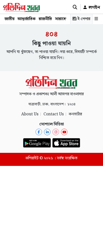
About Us (29, 114)
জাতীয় (9, 19)
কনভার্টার (75, 114)
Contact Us (54, 114)
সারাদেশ (61, 19)
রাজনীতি (45, 19)
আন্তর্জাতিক (27, 19)
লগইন (93, 7)
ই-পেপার (83, 19)
